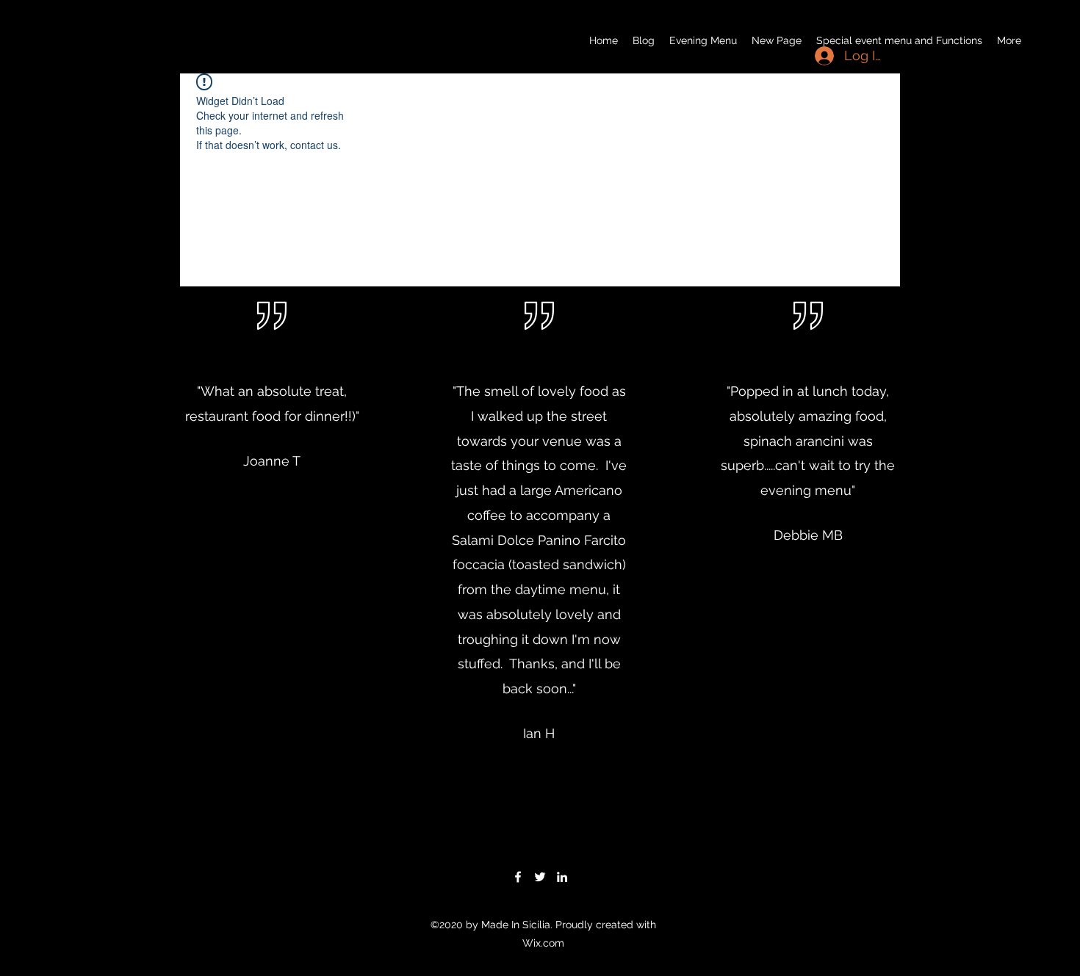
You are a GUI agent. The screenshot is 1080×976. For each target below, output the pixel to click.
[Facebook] (518, 877)
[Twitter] (540, 877)
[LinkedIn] (562, 877)
